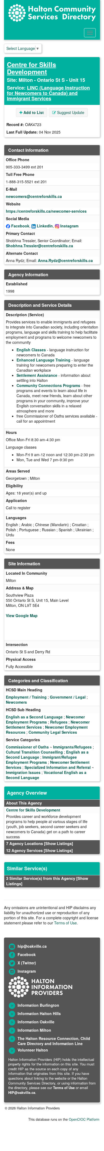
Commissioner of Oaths (27, 747)
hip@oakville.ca (32, 946)
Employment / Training (26, 697)
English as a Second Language (34, 717)
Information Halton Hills (39, 1013)
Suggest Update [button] (70, 112)
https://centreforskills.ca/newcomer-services (46, 211)
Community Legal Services (53, 732)
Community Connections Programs (48, 385)
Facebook (20, 225)
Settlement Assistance (37, 375)
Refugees (58, 722)
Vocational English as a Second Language (46, 775)
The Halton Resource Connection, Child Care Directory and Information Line (54, 1041)
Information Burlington (38, 1005)
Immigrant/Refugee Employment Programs (41, 759)
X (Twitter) (27, 962)
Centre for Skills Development (31, 68)
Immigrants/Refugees (72, 747)
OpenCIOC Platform (84, 1119)
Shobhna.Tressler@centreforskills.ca (39, 245)
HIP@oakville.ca (21, 1092)
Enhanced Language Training (43, 360)
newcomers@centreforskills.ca (34, 196)
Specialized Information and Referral (58, 767)
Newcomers (16, 702)
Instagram (69, 225)
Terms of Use (65, 922)
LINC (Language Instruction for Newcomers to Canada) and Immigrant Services (48, 93)
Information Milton (34, 1030)
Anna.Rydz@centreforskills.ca (65, 260)
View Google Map (22, 615)
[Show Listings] (58, 843)
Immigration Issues (23, 772)
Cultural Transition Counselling (34, 752)
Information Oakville (36, 1021)
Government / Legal (68, 697)
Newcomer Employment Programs (45, 719)
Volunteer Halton (33, 1050)
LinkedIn (45, 225)
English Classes (31, 349)
